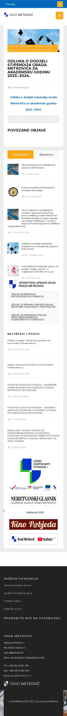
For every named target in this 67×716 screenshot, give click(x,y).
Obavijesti (24, 50)
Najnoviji (47, 154)
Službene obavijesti (42, 50)
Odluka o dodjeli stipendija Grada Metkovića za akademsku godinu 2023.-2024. (33, 103)
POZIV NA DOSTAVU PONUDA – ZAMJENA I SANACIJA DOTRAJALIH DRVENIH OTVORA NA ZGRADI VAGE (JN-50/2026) (31, 410)
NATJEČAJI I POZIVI (23, 333)
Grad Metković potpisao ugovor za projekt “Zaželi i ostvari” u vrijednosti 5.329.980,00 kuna (40, 269)
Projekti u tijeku (12, 601)
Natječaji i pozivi (13, 608)
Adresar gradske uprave (17, 585)
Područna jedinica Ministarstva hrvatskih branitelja (38, 188)
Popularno (21, 154)
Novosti (13, 50)
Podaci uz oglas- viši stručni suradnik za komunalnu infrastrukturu (28, 341)
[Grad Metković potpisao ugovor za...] (13, 270)
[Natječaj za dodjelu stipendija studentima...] (13, 248)
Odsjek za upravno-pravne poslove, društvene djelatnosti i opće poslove (33, 305)
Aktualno (14, 46)
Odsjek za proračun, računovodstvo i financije (27, 295)
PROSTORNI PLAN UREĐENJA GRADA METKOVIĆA (38, 166)
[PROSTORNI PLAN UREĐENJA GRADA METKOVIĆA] (13, 169)
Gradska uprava (43, 46)
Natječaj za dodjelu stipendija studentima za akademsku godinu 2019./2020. (39, 246)
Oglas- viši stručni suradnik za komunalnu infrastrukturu (30, 366)
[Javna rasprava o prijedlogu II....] (13, 214)
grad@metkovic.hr (21, 675)
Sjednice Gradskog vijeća (18, 593)
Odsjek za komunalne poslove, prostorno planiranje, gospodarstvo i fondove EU (29, 317)
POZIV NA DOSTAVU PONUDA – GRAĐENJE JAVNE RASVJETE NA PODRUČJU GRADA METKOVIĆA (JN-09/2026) (32, 387)
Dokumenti (27, 46)
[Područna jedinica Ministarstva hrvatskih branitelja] (13, 191)
